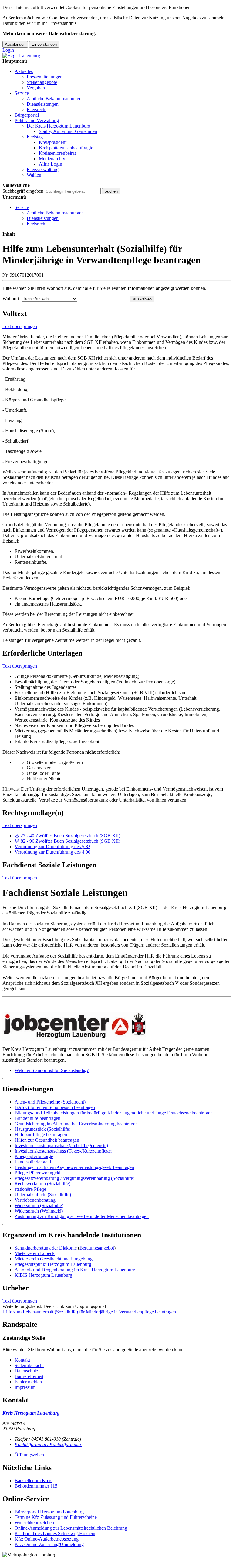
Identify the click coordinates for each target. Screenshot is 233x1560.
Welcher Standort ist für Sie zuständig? (52, 1070)
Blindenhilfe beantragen (37, 1118)
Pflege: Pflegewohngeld (37, 1172)
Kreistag (35, 136)
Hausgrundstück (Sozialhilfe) (42, 1129)
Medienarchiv (52, 158)
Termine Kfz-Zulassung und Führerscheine (56, 1517)
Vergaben (36, 87)
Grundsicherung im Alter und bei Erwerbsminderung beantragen (76, 1123)
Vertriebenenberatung (35, 1200)
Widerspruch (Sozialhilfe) (39, 1205)
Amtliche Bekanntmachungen (55, 98)
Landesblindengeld (33, 1161)
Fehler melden (28, 1381)
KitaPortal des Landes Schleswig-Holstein (55, 1533)
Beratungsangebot (96, 1247)
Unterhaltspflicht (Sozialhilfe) (43, 1194)
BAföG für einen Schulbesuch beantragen (55, 1107)
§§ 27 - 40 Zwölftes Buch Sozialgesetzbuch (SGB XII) (67, 835)
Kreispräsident (52, 142)
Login (8, 50)
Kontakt (22, 1360)
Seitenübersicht (29, 1365)
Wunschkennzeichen (34, 1522)
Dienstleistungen (43, 104)
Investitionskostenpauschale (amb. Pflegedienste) (61, 1145)
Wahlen (34, 175)
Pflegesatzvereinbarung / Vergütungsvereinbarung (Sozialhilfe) (74, 1178)
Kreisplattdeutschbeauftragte (66, 147)
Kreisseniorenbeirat (57, 153)
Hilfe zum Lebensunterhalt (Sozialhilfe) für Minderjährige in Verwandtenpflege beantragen (89, 1311)
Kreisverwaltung (43, 169)
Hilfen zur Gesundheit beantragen (47, 1140)
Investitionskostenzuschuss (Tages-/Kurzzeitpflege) (63, 1150)
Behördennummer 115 (36, 1486)
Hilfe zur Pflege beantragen (41, 1134)
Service (22, 93)
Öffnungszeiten (29, 1454)
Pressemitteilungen (44, 76)
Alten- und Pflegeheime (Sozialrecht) (50, 1101)
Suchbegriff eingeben (22, 191)
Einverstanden (44, 44)
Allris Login (50, 164)
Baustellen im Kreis (33, 1480)
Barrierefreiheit (29, 1376)
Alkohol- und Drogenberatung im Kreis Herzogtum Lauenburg (75, 1269)
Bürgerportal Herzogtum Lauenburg (49, 1511)
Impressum (25, 1387)
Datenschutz (26, 1370)
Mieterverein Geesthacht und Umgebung (54, 1258)
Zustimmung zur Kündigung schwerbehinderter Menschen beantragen (82, 1216)
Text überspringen (19, 326)
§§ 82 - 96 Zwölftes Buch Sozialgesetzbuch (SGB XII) (67, 841)
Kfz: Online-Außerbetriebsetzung (47, 1539)
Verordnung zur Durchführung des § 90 (52, 852)
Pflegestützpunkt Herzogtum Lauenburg (53, 1264)
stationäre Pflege (30, 1189)
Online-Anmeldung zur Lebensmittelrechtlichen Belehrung (71, 1528)
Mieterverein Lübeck (35, 1253)
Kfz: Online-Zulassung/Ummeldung (49, 1544)
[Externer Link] (116, 1027)
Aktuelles (24, 71)
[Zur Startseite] (21, 55)
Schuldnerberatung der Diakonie (46, 1247)
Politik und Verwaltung (37, 120)
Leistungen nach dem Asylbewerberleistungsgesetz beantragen (74, 1167)
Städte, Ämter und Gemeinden (68, 131)
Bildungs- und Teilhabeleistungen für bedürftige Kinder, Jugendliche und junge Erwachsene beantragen (114, 1112)
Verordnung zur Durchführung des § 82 (52, 846)
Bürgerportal (27, 115)
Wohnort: (11, 298)
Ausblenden (15, 44)
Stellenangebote (42, 82)
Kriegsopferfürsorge (34, 1156)
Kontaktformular (48, 1444)
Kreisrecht (36, 109)
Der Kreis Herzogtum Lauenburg (58, 125)
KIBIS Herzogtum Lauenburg (43, 1275)
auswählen (142, 299)
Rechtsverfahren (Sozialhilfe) (42, 1183)
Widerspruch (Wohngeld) (39, 1210)
